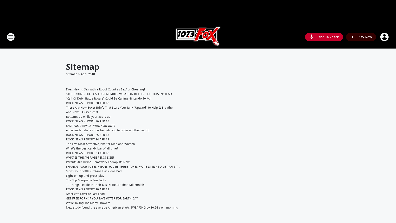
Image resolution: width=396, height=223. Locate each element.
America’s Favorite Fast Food (85, 194)
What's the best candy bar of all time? (92, 148)
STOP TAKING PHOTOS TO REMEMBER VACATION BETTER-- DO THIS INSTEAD (119, 94)
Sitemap (71, 74)
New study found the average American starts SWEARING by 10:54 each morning (122, 207)
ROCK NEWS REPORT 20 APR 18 (87, 189)
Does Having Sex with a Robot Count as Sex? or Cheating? (105, 89)
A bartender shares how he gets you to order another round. (108, 130)
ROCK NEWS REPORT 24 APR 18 (87, 139)
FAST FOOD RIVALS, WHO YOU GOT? (90, 126)
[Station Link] (198, 37)
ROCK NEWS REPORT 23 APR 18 (87, 153)
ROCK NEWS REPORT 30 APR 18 (87, 103)
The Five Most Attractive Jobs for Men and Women (100, 144)
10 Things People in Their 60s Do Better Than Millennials (105, 185)
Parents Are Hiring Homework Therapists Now (98, 162)
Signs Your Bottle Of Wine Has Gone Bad (94, 171)
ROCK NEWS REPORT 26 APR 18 (87, 121)
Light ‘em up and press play (85, 176)
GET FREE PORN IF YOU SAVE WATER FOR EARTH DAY (102, 198)
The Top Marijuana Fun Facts (86, 180)
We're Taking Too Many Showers (88, 203)
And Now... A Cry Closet (82, 112)
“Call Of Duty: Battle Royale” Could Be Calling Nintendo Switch (109, 98)
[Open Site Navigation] (11, 37)
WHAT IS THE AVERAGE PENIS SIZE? (90, 157)
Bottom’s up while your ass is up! (88, 117)
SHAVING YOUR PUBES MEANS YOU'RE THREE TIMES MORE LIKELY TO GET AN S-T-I (123, 166)
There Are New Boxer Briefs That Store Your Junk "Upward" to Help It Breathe (119, 107)
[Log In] (384, 37)
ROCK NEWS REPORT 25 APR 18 (87, 135)
